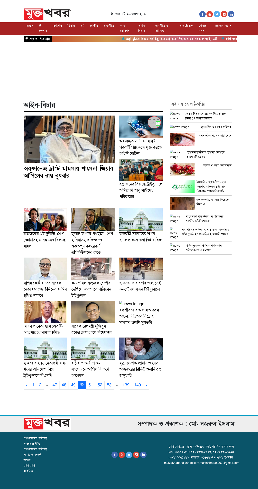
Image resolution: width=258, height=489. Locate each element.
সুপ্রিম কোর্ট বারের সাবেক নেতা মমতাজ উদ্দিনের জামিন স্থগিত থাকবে (45, 289)
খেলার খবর (202, 28)
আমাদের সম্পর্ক (32, 455)
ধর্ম (82, 26)
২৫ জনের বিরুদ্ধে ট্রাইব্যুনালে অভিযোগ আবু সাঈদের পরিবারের (140, 190)
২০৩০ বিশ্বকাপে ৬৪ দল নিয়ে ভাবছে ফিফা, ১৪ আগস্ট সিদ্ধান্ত (205, 116)
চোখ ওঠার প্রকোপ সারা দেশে (215, 136)
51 (90, 385)
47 (55, 385)
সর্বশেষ (57, 26)
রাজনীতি (109, 26)
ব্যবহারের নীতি (32, 444)
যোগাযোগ (29, 465)
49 (73, 385)
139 (126, 385)
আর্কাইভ (28, 471)
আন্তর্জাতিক (186, 26)
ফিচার (71, 26)
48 (64, 385)
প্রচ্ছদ (29, 26)
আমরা (27, 460)
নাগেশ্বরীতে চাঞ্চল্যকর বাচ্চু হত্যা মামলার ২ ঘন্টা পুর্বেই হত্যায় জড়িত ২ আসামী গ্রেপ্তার (205, 231)
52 (100, 385)
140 (137, 385)
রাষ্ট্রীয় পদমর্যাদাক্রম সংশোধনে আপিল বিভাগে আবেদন (90, 369)
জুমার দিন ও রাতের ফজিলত (216, 127)
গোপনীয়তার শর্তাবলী (35, 438)
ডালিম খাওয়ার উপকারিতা (217, 165)
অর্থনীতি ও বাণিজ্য (161, 28)
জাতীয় (94, 26)
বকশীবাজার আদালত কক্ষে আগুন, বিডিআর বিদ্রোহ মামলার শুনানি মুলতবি (139, 316)
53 (109, 385)
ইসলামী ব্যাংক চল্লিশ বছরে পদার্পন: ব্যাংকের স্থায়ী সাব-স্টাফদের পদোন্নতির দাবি (211, 186)
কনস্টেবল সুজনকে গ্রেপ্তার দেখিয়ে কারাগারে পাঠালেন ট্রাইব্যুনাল (91, 289)
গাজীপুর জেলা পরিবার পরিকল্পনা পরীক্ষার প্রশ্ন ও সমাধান (204, 248)
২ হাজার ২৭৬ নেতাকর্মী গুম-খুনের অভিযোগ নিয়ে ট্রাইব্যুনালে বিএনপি (45, 369)
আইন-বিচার (142, 28)
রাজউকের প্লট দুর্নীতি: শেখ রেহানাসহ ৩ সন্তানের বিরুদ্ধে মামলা (45, 240)
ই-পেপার (43, 28)
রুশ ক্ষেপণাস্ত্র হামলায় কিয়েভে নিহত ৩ (212, 202)
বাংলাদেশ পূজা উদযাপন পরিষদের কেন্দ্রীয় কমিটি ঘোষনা (204, 218)
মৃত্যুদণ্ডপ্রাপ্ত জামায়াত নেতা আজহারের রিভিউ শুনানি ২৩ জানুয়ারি (140, 369)
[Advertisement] (129, 70)
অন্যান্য (223, 26)
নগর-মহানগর (124, 28)
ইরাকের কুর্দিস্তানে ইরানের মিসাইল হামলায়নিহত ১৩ (206, 154)
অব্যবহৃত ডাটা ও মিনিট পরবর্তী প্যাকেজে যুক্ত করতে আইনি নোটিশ (140, 147)
